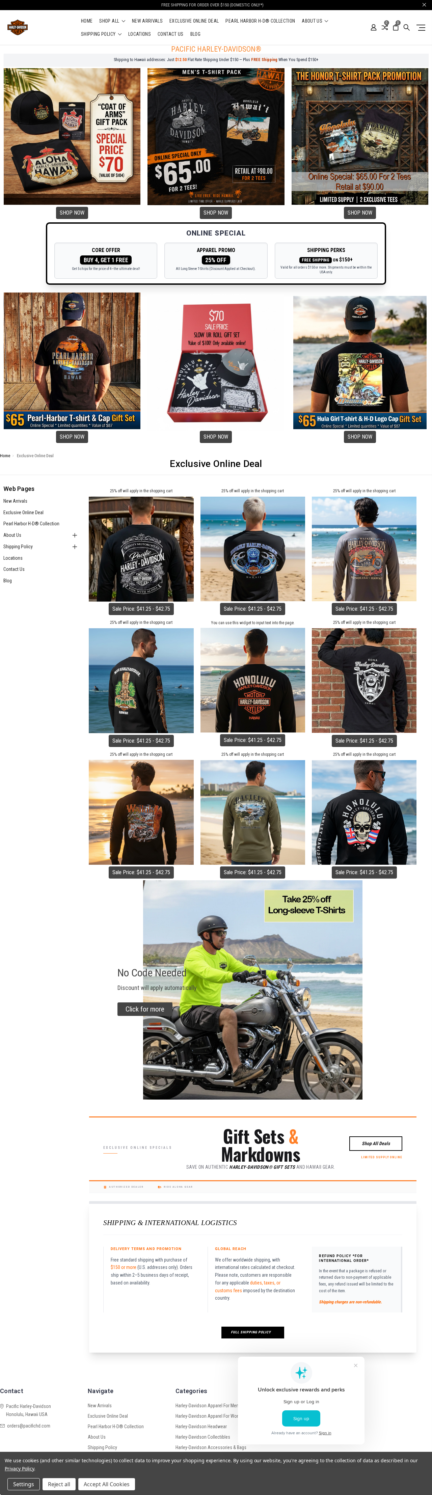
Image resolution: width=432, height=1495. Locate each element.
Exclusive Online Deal (194, 21)
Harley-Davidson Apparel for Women (210, 1416)
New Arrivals (147, 21)
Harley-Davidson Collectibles (203, 1437)
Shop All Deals (376, 1143)
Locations (139, 34)
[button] (72, 136)
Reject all (59, 1484)
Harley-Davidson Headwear (201, 1426)
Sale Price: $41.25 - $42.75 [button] (141, 609)
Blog (195, 34)
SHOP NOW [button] (72, 213)
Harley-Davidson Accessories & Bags (211, 1447)
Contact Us (171, 34)
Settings (23, 1484)
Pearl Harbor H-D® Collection (260, 21)
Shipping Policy (99, 34)
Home (86, 21)
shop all (109, 21)
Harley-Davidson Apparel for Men (207, 1405)
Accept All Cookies (107, 1484)
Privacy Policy (19, 1468)
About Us (312, 21)
